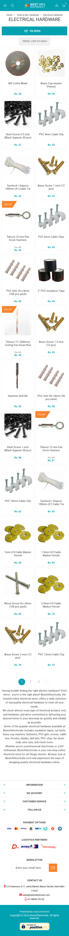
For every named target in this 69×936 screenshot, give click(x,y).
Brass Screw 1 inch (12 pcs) (51, 187)
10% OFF (8, 204)
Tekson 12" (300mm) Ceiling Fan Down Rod (18, 343)
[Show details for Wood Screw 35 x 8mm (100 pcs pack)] (18, 583)
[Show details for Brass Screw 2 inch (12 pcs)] (18, 634)
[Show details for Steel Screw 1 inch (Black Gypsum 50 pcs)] (18, 427)
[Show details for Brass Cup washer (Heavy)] (51, 63)
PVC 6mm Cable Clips (51, 236)
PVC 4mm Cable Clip (51, 134)
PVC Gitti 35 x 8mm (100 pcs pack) (17, 292)
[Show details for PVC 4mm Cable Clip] (51, 114)
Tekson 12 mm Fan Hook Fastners (51, 449)
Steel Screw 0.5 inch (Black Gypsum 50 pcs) (17, 136)
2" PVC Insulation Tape (51, 290)
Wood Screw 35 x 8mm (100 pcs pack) (17, 605)
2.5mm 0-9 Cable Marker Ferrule (51, 605)
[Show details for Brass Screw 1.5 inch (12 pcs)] (51, 322)
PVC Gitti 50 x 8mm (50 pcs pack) (51, 397)
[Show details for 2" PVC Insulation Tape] (51, 270)
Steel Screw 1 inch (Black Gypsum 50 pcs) (17, 449)
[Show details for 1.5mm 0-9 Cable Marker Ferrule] (51, 532)
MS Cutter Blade (17, 83)
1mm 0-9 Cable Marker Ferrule (17, 554)
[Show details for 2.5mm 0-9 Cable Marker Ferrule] (51, 583)
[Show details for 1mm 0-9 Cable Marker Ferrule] (18, 532)
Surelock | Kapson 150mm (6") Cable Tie (51, 502)
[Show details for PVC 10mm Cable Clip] (18, 481)
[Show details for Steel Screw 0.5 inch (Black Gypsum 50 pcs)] (18, 114)
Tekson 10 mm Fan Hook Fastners (18, 238)
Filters (35, 30)
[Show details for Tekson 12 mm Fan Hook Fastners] (51, 427)
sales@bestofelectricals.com (36, 895)
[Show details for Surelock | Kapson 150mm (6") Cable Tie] (51, 481)
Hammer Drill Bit (18, 396)
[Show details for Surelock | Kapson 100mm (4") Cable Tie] (18, 165)
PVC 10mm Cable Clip (18, 501)
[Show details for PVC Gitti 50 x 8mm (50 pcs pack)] (51, 376)
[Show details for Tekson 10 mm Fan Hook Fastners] (18, 217)
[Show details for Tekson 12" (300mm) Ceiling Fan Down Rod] (18, 322)
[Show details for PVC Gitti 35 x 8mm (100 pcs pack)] (18, 270)
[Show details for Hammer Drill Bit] (18, 376)
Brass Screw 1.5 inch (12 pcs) (51, 343)
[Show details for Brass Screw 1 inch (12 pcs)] (51, 165)
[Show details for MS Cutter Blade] (18, 63)
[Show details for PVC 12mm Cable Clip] (51, 634)
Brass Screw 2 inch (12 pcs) (17, 656)
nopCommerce (41, 911)
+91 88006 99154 (35, 899)
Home (9, 15)
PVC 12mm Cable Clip (51, 654)
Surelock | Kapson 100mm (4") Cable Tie (18, 187)
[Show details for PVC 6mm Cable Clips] (51, 217)
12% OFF (8, 309)
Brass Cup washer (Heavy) (51, 85)
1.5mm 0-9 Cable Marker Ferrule (51, 554)
